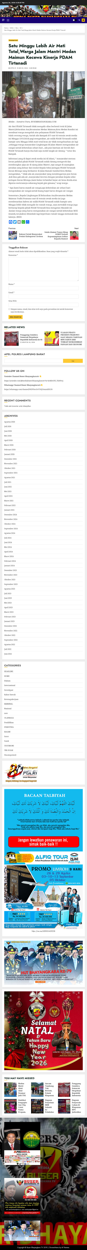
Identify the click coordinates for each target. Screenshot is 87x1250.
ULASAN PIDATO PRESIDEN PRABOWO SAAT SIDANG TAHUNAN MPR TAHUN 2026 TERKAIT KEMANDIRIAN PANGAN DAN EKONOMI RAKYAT (52, 338)
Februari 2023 (10, 617)
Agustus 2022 (9, 644)
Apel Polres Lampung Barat (24, 354)
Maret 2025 (8, 501)
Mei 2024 (8, 547)
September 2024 (11, 528)
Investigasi (8, 690)
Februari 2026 (10, 449)
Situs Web (12, 301)
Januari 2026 (9, 454)
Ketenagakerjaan (11, 699)
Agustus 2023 (9, 589)
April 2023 (8, 607)
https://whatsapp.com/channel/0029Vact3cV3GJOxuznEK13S (28, 389)
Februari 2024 (10, 561)
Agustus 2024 (9, 533)
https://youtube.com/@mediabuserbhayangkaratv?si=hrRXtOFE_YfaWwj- (34, 381)
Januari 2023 (9, 621)
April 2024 (8, 551)
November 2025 (10, 463)
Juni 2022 (8, 654)
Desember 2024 (10, 514)
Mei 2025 (8, 491)
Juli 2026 (7, 426)
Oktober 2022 (9, 635)
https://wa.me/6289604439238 (43, 931)
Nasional (7, 708)
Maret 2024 (8, 556)
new (6, 713)
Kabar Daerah (10, 694)
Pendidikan (9, 722)
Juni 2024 (8, 542)
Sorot (6, 736)
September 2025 (11, 473)
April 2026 (8, 440)
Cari (73, 361)
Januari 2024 (9, 565)
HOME (7, 676)
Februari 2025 (10, 505)
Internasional (9, 685)
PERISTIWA (9, 727)
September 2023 (11, 584)
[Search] (79, 20)
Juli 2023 (7, 593)
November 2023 (10, 575)
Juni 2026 (8, 431)
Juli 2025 (7, 482)
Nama (11, 284)
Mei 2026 (8, 436)
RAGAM (7, 732)
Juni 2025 (8, 487)
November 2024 (10, 519)
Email (11, 292)
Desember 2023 (10, 570)
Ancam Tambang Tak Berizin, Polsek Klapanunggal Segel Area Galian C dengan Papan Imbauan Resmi (37, 1089)
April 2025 (8, 496)
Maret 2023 (8, 612)
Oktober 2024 (9, 524)
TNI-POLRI (8, 750)
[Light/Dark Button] (75, 20)
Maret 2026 (8, 445)
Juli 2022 (7, 649)
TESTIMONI (9, 746)
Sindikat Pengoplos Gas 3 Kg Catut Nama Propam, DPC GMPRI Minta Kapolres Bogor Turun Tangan (10, 1106)
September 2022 (11, 640)
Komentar (13, 255)
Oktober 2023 (9, 579)
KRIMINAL (8, 704)
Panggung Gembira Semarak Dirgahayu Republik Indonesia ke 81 (11, 338)
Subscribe (83, 20)
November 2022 (10, 630)
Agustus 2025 (9, 477)
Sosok (6, 741)
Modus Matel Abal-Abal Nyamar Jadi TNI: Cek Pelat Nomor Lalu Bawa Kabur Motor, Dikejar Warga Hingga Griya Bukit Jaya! (10, 1089)
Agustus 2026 (9, 422)
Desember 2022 (10, 626)
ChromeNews (54, 1247)
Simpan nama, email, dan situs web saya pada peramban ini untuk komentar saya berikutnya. (42, 310)
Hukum (7, 681)
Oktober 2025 (9, 468)
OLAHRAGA (9, 718)
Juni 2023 (8, 598)
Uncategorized (13, 40)
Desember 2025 (10, 459)
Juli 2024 (7, 538)
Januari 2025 (9, 510)
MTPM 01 (13, 68)
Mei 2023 (8, 603)
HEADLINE (8, 671)
